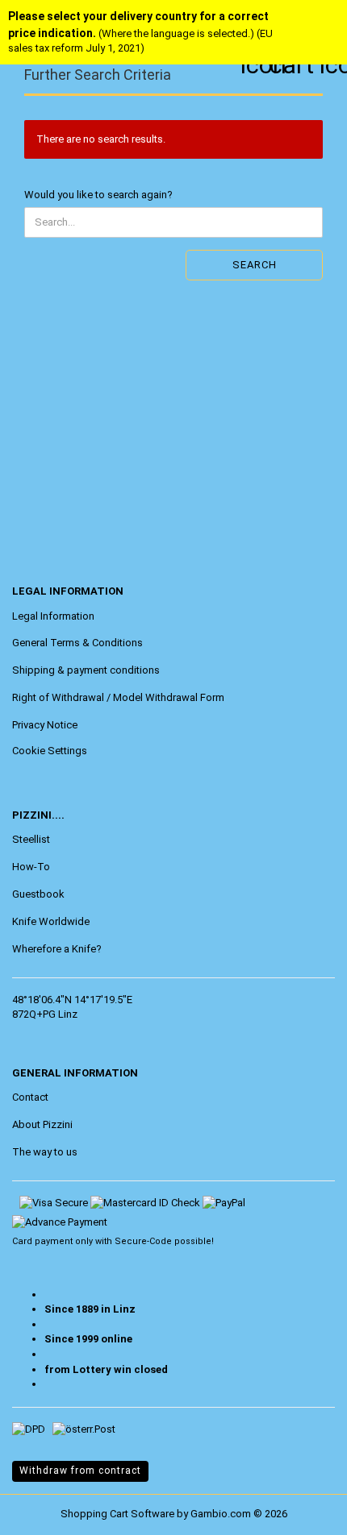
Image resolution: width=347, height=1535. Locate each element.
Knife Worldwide (51, 921)
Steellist (31, 839)
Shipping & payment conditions (86, 670)
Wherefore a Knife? (57, 949)
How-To (31, 867)
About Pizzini (42, 1124)
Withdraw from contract (80, 1470)
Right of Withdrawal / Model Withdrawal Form (118, 697)
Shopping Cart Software (117, 1514)
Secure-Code (143, 1241)
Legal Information (53, 616)
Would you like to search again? (98, 195)
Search (254, 265)
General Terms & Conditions (77, 643)
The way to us (44, 1152)
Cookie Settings (49, 751)
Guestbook (38, 894)
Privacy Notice (44, 725)
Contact (30, 1097)
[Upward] (44, 1511)
